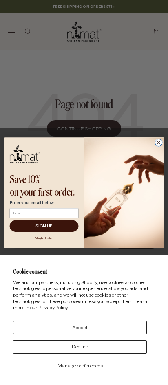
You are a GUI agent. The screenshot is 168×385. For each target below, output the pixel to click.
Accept (80, 327)
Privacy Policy (53, 307)
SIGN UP (44, 226)
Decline (80, 346)
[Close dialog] (158, 142)
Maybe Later (44, 238)
